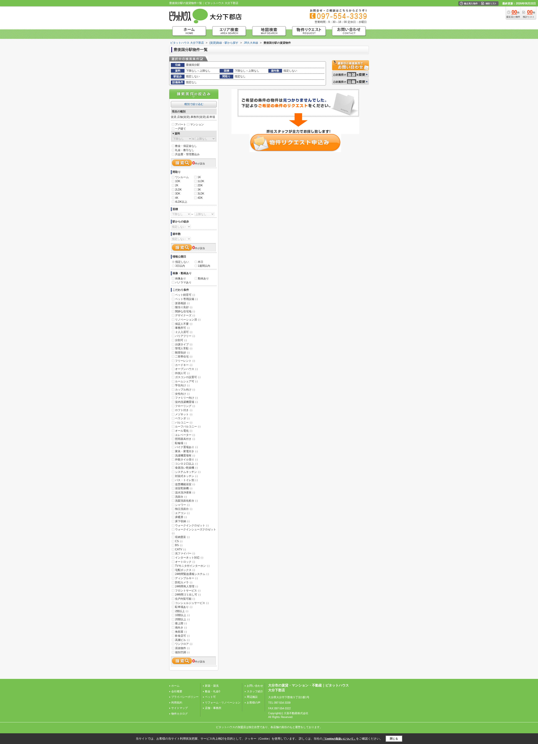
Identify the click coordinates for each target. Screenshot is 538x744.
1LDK (201, 181)
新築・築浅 (212, 685)
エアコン (182, 513)
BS (178, 545)
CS (178, 541)
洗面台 (181, 496)
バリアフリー (185, 336)
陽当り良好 (183, 307)
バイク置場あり (186, 447)
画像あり (180, 278)
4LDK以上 (181, 201)
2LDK (178, 189)
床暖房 (181, 517)
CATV (180, 549)
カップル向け (185, 389)
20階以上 (182, 619)
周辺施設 (252, 696)
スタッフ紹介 (255, 691)
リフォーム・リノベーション (222, 702)
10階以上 (182, 615)
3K (199, 189)
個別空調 (182, 652)
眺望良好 (182, 352)
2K (176, 185)
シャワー (182, 504)
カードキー (183, 365)
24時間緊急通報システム (192, 574)
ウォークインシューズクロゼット (194, 531)
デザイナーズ (185, 315)
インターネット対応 (189, 557)
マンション (197, 124)
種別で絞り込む (193, 104)
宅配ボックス (185, 570)
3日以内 (180, 265)
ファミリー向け (186, 397)
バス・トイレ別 (186, 480)
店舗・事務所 (213, 708)
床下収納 (182, 521)
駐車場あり (183, 607)
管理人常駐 (183, 348)
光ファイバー (185, 553)
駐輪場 (181, 443)
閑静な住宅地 (185, 311)
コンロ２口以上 (186, 463)
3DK (177, 193)
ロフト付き (183, 410)
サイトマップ (179, 708)
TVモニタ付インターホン (192, 565)
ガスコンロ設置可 (187, 377)
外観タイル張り (186, 459)
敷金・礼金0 (212, 691)
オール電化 (183, 430)
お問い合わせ (255, 685)
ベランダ (182, 418)
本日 (200, 261)
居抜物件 (182, 648)
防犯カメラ (183, 582)
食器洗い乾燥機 (186, 467)
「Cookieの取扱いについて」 (339, 738)
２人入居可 (183, 332)
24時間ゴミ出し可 (188, 594)
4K (176, 197)
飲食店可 (182, 635)
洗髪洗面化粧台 (186, 500)
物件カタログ (179, 713)
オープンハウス (186, 369)
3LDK (201, 193)
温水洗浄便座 (185, 492)
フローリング (185, 405)
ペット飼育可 (185, 294)
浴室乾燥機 (183, 488)
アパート (180, 124)
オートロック (185, 561)
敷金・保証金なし (186, 145)
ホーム (175, 685)
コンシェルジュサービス (192, 603)
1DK (177, 181)
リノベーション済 (187, 319)
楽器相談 (182, 303)
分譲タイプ (183, 344)
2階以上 (181, 611)
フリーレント (185, 360)
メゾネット (183, 414)
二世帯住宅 (183, 356)
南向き (181, 627)
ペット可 (210, 696)
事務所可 (182, 327)
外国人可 (182, 373)
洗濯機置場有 (185, 455)
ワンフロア (183, 643)
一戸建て (180, 128)
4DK (200, 197)
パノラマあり (183, 282)
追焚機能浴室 (185, 484)
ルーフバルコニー (187, 426)
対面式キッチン (186, 476)
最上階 (181, 623)
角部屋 (181, 631)
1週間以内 (204, 265)
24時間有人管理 (186, 586)
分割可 (181, 340)
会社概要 (176, 691)
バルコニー (183, 422)
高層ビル (182, 639)
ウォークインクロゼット (192, 525)
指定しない (182, 261)
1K (199, 177)
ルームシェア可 (186, 381)
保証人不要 (183, 323)
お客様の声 (253, 702)
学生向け (182, 385)
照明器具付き (185, 438)
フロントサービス (187, 590)
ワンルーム (182, 177)
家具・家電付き (186, 451)
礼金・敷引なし (184, 150)
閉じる (394, 738)
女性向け (182, 393)
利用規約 (176, 702)
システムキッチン (187, 471)
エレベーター (185, 434)
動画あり (203, 278)
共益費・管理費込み (187, 154)
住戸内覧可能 (185, 598)
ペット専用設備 (186, 299)
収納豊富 (182, 537)
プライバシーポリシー (185, 696)
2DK (200, 185)
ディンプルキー (186, 578)
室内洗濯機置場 (186, 402)
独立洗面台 (183, 508)
